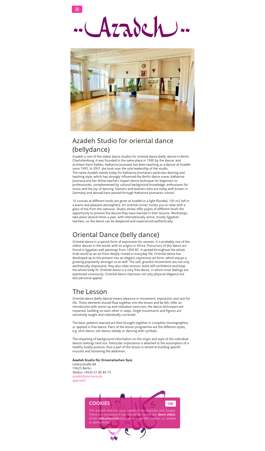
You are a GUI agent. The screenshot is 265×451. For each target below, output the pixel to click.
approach (79, 380)
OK (170, 403)
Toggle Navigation (77, 9)
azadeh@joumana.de (87, 376)
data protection (109, 418)
